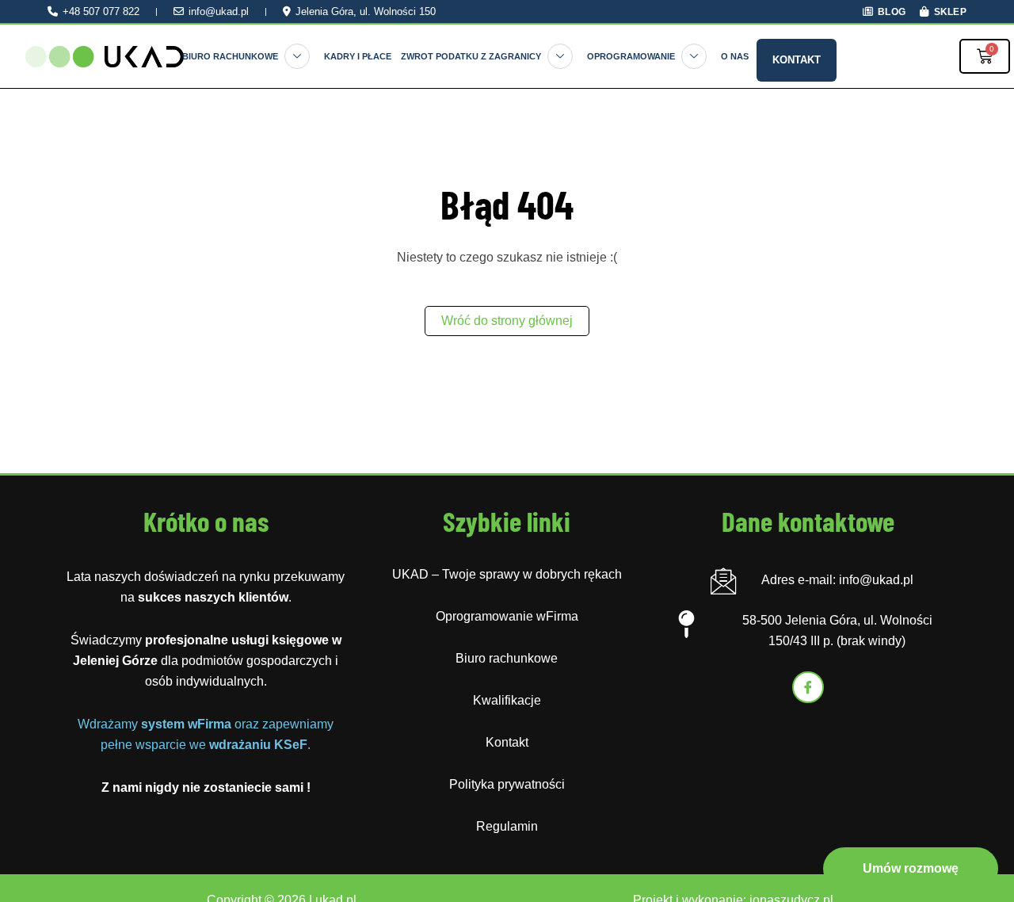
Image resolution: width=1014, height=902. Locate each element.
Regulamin (507, 826)
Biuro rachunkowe (230, 56)
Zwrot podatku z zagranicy (471, 56)
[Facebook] (808, 687)
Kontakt (796, 60)
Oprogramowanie (631, 56)
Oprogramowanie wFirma (507, 616)
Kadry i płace (357, 56)
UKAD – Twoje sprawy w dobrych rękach (507, 574)
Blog (891, 11)
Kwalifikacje (507, 700)
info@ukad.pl (219, 11)
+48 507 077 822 (101, 11)
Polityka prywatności (507, 784)
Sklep (950, 11)
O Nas (735, 56)
